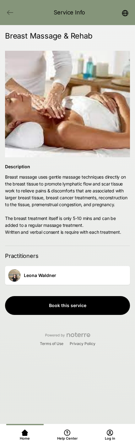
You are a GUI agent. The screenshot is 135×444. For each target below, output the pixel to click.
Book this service (67, 305)
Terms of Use (51, 343)
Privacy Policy (82, 343)
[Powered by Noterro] (68, 334)
